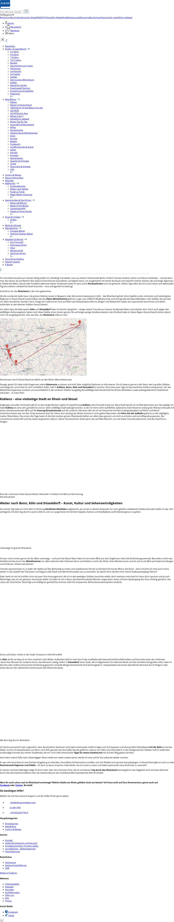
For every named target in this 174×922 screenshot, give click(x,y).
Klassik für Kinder (18, 85)
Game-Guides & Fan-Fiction (18, 200)
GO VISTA (14, 110)
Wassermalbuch (87, 17)
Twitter (19, 785)
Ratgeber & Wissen (14, 239)
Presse (8, 900)
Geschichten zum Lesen (21, 65)
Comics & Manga (13, 175)
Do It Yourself (16, 242)
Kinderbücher (11, 823)
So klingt (32, 17)
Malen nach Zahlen (19, 189)
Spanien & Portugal (19, 161)
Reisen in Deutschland (21, 105)
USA (12, 169)
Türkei (13, 163)
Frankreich (15, 144)
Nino (64, 17)
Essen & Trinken (13, 217)
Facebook (5, 785)
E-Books (9, 264)
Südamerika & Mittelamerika (23, 133)
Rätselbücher (11, 228)
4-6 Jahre (14, 54)
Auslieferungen (12, 892)
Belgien (13, 141)
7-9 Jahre (14, 57)
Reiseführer (10, 99)
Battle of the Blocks (19, 205)
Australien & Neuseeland (22, 124)
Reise (2, 17)
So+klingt (57, 17)
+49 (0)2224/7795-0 (19, 812)
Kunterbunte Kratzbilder (22, 91)
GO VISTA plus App (19, 113)
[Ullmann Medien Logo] (5, 8)
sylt (51, 17)
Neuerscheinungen (14, 177)
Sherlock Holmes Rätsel (21, 233)
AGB (7, 868)
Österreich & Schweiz (20, 166)
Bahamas (70, 17)
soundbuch (10, 17)
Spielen (13, 77)
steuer (25, 17)
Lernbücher (15, 71)
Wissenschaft (16, 250)
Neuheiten (10, 46)
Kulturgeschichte (18, 245)
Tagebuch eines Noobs (21, 211)
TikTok (11, 915)
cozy (77, 17)
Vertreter (9, 889)
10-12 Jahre (15, 60)
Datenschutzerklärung (15, 865)
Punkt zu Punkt (17, 191)
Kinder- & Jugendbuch (15, 49)
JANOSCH (40, 17)
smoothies (100, 17)
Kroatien (14, 155)
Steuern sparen (12, 261)
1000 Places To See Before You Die (26, 107)
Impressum (10, 862)
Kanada (13, 152)
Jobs (7, 898)
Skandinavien (16, 158)
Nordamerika (16, 130)
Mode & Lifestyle (13, 225)
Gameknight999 (17, 208)
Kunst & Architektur (14, 259)
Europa (13, 138)
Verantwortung (12, 851)
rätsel (19, 17)
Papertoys (15, 93)
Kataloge (9, 886)
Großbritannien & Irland (21, 147)
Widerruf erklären (8, 873)
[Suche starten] (26, 11)
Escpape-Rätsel (17, 231)
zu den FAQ (15, 807)
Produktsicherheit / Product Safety (21, 846)
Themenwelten (12, 884)
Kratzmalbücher (18, 186)
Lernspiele (15, 74)
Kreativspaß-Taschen (20, 88)
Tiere (12, 247)
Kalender (9, 180)
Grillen (13, 219)
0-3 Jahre (14, 51)
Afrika (13, 127)
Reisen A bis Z (16, 116)
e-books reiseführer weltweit (118, 17)
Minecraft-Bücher (18, 203)
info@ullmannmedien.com (23, 802)
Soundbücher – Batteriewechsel (20, 848)
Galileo (13, 82)
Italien (13, 149)
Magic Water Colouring (21, 194)
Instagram (13, 912)
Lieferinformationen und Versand (21, 843)
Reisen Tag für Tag (18, 121)
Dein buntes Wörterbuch (22, 79)
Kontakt (9, 840)
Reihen (13, 102)
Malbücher (10, 183)
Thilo (47, 17)
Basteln (13, 63)
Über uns (9, 895)
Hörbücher (15, 68)
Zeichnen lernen (18, 253)
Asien (12, 135)
